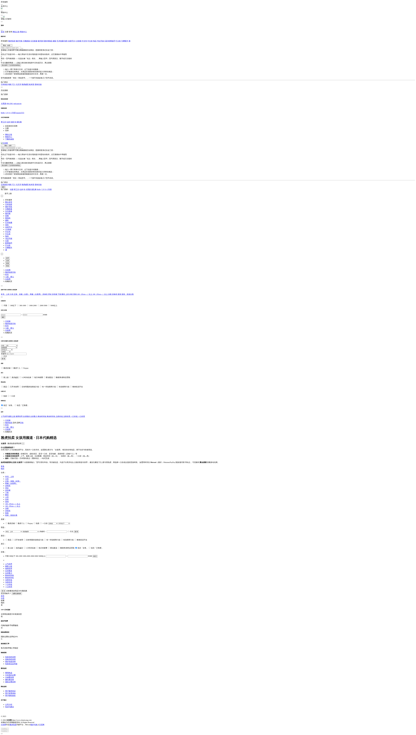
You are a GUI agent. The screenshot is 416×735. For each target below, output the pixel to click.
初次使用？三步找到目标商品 (11, 65)
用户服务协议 (10, 691)
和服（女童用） (36, 294)
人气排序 (4, 416)
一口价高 (81, 416)
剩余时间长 (51, 416)
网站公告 (16, 32)
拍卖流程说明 (10, 657)
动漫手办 (71, 41)
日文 (5, 356)
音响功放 (38, 84)
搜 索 (3, 358)
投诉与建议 (9, 707)
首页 (2, 32)
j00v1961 (9, 103)
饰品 (95, 41)
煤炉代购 (33, 725)
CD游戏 (78, 41)
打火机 (118, 41)
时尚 (7, 274)
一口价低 (74, 416)
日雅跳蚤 (26, 41)
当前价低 (59, 416)
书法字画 (100, 41)
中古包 (84, 41)
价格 (7, 263)
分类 (7, 260)
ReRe (3, 113)
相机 (10, 84)
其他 (75, 294)
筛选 (7, 266)
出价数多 (26, 416)
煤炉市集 (19, 41)
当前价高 (67, 416)
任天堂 (18, 84)
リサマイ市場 (10, 113)
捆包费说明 (9, 680)
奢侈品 (49, 41)
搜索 (3, 187)
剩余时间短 (42, 416)
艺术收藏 (60, 41)
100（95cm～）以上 (85, 294)
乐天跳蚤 (33, 41)
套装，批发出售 (128, 294)
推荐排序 (19, 416)
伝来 (8, 122)
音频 (45, 41)
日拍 (14, 272)
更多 (2, 466)
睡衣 (63, 294)
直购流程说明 (10, 659)
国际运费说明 (10, 682)
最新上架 (12, 416)
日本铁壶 (4, 84)
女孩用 (7, 279)
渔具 (66, 41)
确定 (3, 317)
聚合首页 (8, 202)
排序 (7, 258)
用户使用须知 (10, 693)
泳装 (110, 294)
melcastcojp (17, 103)
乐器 (106, 41)
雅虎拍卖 (11, 41)
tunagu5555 (20, 113)
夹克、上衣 (5, 294)
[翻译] (22, 48)
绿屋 (12, 122)
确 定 (95, 556)
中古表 (90, 41)
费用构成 (8, 673)
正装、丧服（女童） (22, 294)
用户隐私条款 (10, 695)
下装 (60, 294)
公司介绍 (8, 704)
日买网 (7, 270)
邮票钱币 (111, 41)
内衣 (71, 294)
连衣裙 (55, 294)
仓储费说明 (9, 677)
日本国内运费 (10, 675)
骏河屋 (40, 41)
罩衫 (50, 294)
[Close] (2, 337)
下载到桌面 (9, 139)
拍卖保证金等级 (11, 664)
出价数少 (34, 416)
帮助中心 (23, 32)
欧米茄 (31, 84)
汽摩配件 (124, 41)
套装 (120, 294)
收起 (2, 468)
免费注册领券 (17, 593)
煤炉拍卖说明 (10, 661)
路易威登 (25, 84)
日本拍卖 (8, 204)
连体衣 (45, 294)
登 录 (3, 591)
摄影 (54, 41)
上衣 (67, 294)
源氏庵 (19, 122)
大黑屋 (3, 103)
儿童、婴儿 (9, 277)
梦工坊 (3, 122)
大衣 (12, 294)
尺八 (14, 84)
